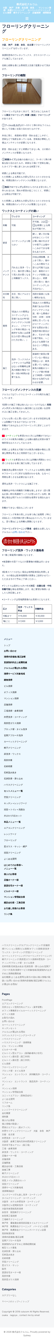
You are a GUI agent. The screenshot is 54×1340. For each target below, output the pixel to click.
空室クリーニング (12, 797)
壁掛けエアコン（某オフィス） (16, 1127)
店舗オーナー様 (11, 880)
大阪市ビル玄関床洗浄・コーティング (20, 1205)
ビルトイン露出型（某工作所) (16, 1056)
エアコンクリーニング (14, 828)
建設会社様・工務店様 (14, 902)
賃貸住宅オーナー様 (13, 885)
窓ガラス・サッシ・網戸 (15, 846)
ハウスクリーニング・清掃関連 (16, 1042)
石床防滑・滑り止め (13, 778)
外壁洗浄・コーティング (15, 717)
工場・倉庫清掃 (9, 1148)
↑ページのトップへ (11, 1301)
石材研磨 (8, 766)
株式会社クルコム (27, 4)
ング (25, 741)
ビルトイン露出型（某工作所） (16, 1060)
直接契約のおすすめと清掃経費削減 (19, 1244)
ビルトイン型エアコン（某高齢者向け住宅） (23, 1053)
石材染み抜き (10, 772)
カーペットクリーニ (13, 741)
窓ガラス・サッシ (10, 1265)
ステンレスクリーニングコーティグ (19, 1035)
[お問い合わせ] (19, 541)
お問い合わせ (18, 532)
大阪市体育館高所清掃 (12, 1208)
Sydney (27, 1335)
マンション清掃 (11, 698)
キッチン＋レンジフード (15, 803)
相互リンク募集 (9, 1247)
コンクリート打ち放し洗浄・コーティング (23, 1194)
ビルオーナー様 (11, 891)
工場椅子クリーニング (12, 1219)
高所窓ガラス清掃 (12, 723)
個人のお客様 (10, 874)
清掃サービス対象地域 (14, 673)
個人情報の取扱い (10, 1123)
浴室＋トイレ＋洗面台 (14, 809)
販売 (4, 1268)
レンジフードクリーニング (14, 1109)
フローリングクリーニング (38, 955)
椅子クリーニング (12, 747)
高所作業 (8, 760)
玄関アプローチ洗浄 (13, 735)
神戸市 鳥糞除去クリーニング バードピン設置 (25, 1226)
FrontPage (7, 1000)
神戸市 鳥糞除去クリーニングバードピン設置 (24, 1230)
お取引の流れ (31, 977)
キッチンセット (9, 1028)
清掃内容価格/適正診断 (15, 656)
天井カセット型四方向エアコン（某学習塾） (23, 1007)
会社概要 (6, 977)
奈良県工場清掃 (9, 1215)
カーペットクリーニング (13, 955)
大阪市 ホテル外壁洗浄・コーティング (21, 1201)
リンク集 (8, 914)
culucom (25, 1311)
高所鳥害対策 (8, 1233)
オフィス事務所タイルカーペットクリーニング (24, 1010)
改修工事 (6, 1169)
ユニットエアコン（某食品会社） (17, 1095)
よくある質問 (10, 858)
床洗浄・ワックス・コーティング (17, 1152)
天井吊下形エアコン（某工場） (16, 1145)
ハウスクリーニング (13, 784)
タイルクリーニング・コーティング (19, 1198)
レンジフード (10, 834)
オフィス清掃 (10, 692)
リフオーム (7, 1102)
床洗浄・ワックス (12, 754)
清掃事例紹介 (8, 1191)
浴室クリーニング (12, 852)
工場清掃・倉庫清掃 (13, 710)
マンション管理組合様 (14, 897)
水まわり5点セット (13, 815)
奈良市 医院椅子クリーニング (16, 1212)
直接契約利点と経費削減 (15, 662)
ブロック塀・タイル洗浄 (15, 729)
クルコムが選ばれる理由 (15, 668)
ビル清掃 (8, 686)
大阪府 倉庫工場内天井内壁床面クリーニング (24, 1141)
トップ (7, 645)
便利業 (5, 1116)
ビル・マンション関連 (12, 1046)
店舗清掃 (8, 704)
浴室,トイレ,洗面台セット (14, 1180)
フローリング (10, 840)
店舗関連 (6, 1162)
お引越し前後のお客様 (14, 908)
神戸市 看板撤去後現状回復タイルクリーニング (25, 1223)
